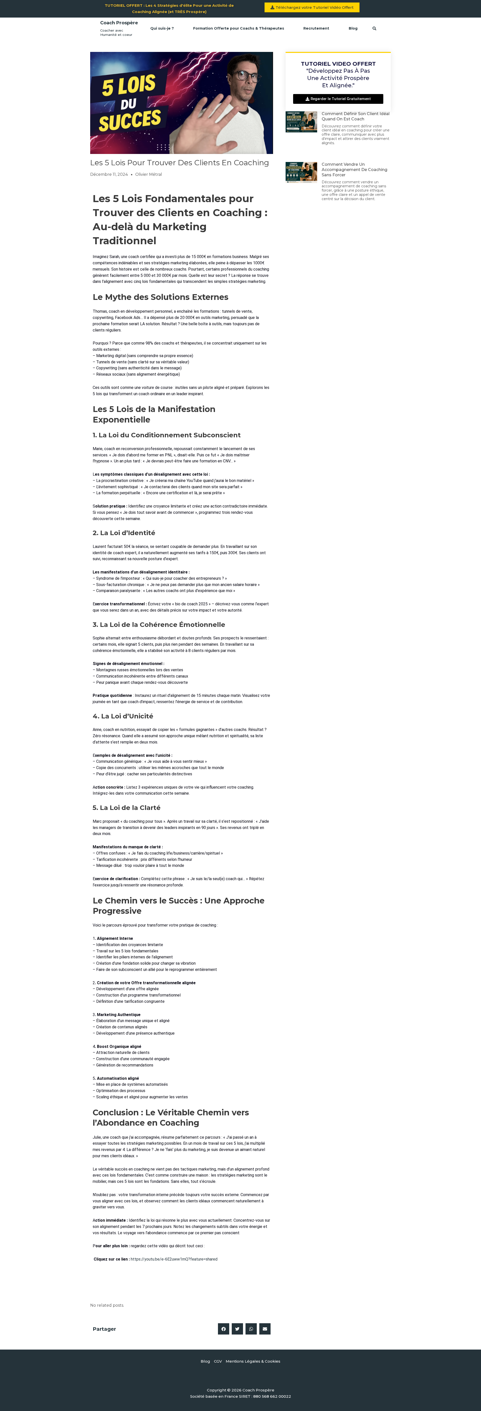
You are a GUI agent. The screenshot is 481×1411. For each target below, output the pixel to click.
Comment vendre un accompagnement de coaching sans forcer (354, 169)
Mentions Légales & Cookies (253, 1361)
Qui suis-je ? (162, 28)
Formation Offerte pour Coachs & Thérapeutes (238, 28)
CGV (218, 1361)
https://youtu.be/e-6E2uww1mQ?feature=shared (174, 1259)
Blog (353, 28)
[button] (223, 1329)
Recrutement (316, 28)
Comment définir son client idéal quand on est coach (356, 116)
